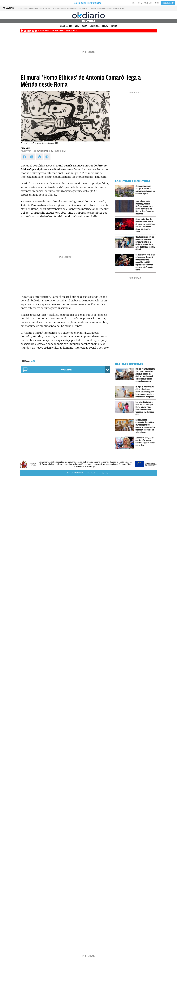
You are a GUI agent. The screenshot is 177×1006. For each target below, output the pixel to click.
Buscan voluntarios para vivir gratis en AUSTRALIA (109, 9)
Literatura (95, 26)
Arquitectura (66, 26)
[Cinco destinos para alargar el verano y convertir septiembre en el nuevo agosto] (125, 191)
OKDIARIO (25, 148)
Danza (84, 26)
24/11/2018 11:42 (28, 151)
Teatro (114, 26)
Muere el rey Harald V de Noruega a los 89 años (57, 31)
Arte (77, 26)
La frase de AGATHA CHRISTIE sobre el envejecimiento (36, 9)
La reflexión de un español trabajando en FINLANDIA (73, 9)
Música (105, 26)
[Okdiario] (88, 15)
